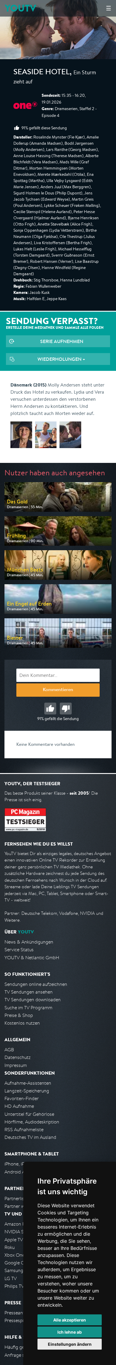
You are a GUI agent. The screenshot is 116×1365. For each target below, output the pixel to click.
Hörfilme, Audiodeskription (31, 1122)
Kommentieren (58, 690)
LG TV (10, 1278)
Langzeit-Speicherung (26, 1091)
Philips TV (14, 1286)
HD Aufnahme (19, 1106)
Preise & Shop (18, 1015)
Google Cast (17, 1263)
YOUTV (20, 8)
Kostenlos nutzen (22, 1023)
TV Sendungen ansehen (28, 992)
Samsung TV (17, 1270)
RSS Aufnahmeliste (23, 1129)
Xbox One (14, 1255)
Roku (9, 1247)
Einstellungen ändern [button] (70, 1344)
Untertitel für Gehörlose (29, 1114)
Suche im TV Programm (28, 1008)
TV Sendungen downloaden (32, 1000)
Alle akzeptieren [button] (69, 1319)
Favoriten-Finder (21, 1098)
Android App (17, 1172)
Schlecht (66, 708)
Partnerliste (16, 1198)
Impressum (15, 1065)
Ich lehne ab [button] (69, 1332)
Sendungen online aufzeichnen (35, 984)
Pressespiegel (18, 1320)
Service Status (19, 950)
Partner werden (20, 1206)
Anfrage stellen (20, 1355)
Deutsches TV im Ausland (30, 1137)
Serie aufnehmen (61, 341)
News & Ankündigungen (28, 942)
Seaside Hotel (41, 73)
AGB (9, 1050)
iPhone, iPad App (21, 1164)
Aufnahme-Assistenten (27, 1083)
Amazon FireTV (19, 1224)
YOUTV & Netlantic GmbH (31, 957)
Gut (50, 708)
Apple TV (13, 1240)
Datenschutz (17, 1057)
